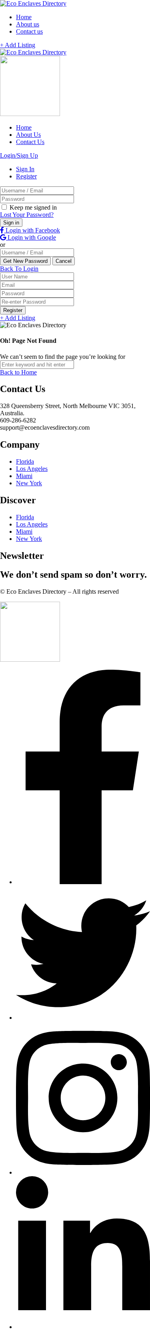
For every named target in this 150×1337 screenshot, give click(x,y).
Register (26, 176)
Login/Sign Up (19, 155)
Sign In (25, 169)
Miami (24, 475)
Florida (25, 461)
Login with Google (31, 237)
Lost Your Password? (27, 214)
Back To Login (19, 268)
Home (24, 17)
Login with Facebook (32, 230)
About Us (28, 134)
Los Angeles (32, 468)
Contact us (29, 31)
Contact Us (30, 141)
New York (29, 483)
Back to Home (18, 372)
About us (27, 24)
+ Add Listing (17, 45)
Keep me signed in (32, 207)
